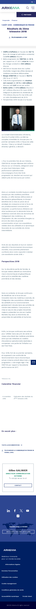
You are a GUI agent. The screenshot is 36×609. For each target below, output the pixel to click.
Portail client (27, 596)
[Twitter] (21, 511)
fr (32, 2)
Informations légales (12, 564)
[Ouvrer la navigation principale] (33, 8)
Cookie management (9, 583)
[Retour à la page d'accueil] (11, 8)
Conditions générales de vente (13, 590)
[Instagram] (18, 516)
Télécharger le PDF (19, 37)
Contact (18, 485)
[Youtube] (27, 511)
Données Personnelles (10, 571)
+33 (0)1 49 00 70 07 (19, 478)
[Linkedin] (8, 511)
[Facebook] (14, 511)
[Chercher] (27, 8)
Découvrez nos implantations (18, 532)
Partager (27, 14)
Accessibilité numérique (10, 596)
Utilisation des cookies (10, 577)
